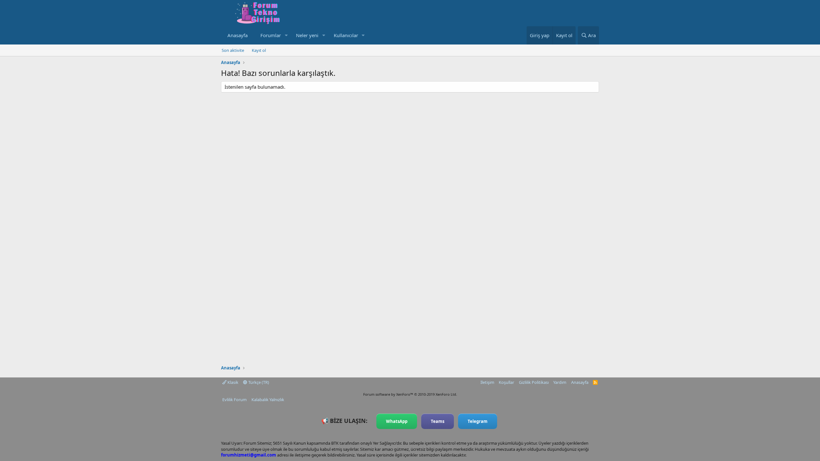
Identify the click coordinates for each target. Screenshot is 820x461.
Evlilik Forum (234, 399)
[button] (286, 35)
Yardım (559, 382)
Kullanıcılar (346, 35)
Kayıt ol (259, 50)
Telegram (478, 421)
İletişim (487, 382)
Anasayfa (237, 35)
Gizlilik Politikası (534, 382)
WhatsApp (396, 421)
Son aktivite (233, 50)
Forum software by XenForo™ (410, 394)
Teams (437, 421)
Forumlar (270, 35)
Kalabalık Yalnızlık (267, 399)
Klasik (232, 382)
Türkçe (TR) (258, 382)
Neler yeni (307, 35)
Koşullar (506, 382)
